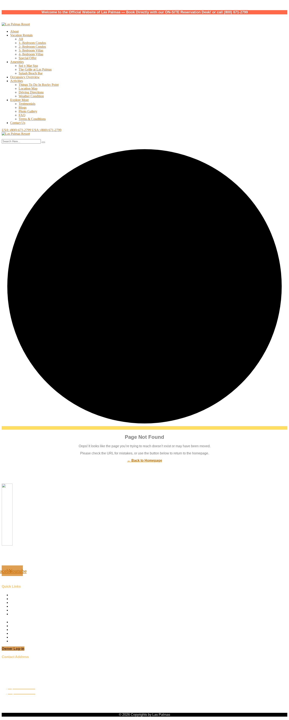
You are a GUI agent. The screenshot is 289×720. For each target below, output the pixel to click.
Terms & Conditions (32, 119)
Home (14, 595)
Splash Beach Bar (31, 73)
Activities (16, 81)
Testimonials (27, 104)
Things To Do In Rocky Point (39, 84)
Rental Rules (18, 626)
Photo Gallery (28, 111)
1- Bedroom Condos (32, 43)
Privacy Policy (20, 641)
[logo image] (16, 134)
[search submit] (43, 142)
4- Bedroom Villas (31, 54)
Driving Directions (31, 92)
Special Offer (27, 58)
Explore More (19, 100)
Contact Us (17, 123)
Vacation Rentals (21, 35)
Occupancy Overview (25, 77)
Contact (15, 606)
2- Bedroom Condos (32, 46)
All (21, 39)
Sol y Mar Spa (28, 65)
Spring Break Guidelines (26, 637)
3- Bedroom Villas (31, 50)
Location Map (28, 88)
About (14, 31)
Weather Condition (31, 96)
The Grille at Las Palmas (35, 69)
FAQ (22, 115)
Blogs (22, 107)
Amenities (17, 62)
